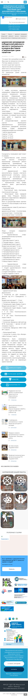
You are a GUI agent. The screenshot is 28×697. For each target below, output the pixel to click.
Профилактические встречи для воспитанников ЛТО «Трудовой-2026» (17, 457)
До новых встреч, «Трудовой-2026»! (14, 446)
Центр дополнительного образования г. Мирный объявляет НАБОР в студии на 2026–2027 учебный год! (17, 409)
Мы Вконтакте (8, 17)
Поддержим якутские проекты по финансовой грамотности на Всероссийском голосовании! (16, 394)
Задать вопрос (22, 19)
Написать (11, 569)
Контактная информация (18, 22)
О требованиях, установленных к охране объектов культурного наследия (16, 422)
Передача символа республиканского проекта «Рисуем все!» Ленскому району (16, 435)
